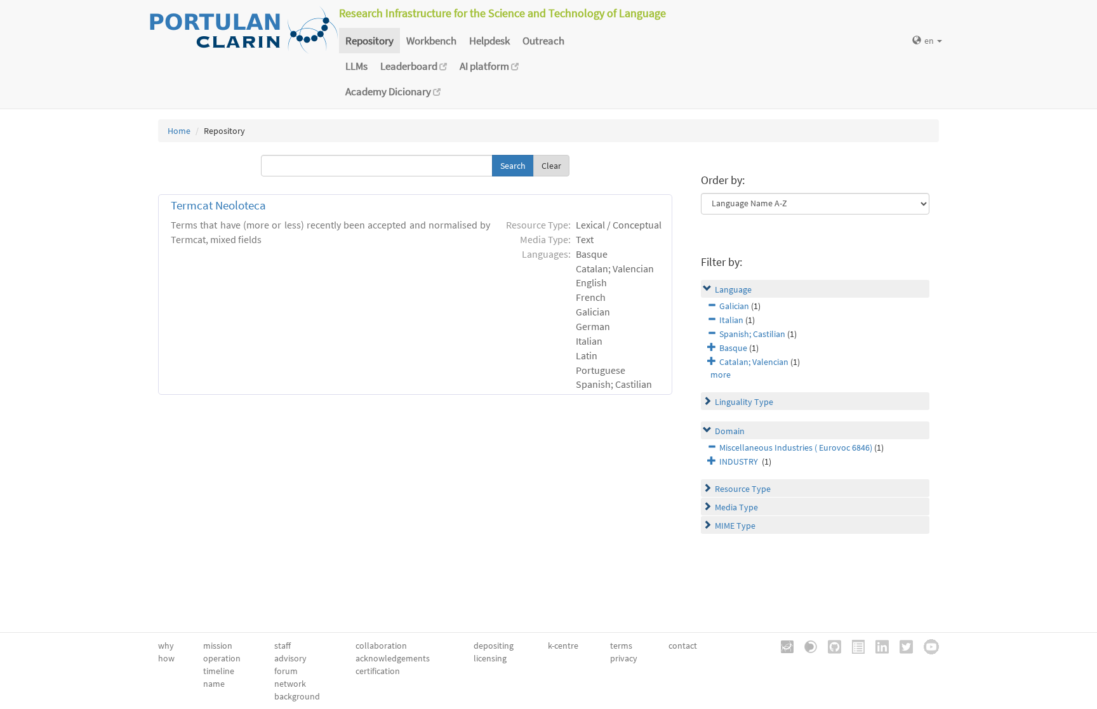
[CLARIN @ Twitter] (902, 645)
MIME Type (735, 525)
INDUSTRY (739, 461)
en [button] (930, 40)
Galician (734, 306)
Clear (551, 165)
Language (733, 289)
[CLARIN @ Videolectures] (806, 645)
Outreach (543, 41)
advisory (290, 658)
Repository (369, 41)
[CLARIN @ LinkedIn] (878, 645)
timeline (218, 671)
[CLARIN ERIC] (783, 645)
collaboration (381, 645)
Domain (730, 431)
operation (222, 658)
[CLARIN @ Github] (830, 645)
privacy (623, 658)
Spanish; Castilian (752, 334)
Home (179, 130)
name (214, 683)
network (290, 683)
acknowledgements (393, 658)
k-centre (563, 645)
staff (282, 645)
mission (217, 645)
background (297, 696)
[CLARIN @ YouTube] (927, 645)
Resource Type (743, 488)
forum (286, 671)
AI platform (485, 66)
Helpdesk (489, 41)
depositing (494, 645)
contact (682, 645)
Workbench (431, 41)
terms (621, 645)
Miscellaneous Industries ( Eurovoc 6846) (795, 447)
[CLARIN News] (854, 645)
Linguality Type (744, 402)
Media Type (736, 507)
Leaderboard (409, 66)
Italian (731, 320)
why (166, 645)
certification (378, 671)
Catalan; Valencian (753, 362)
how (166, 658)
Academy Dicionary (389, 91)
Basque (733, 348)
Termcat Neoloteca (218, 205)
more (720, 374)
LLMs (356, 66)
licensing (490, 658)
